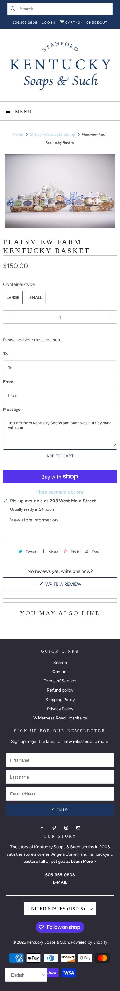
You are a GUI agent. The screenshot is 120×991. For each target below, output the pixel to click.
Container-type (19, 284)
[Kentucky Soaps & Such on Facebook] (42, 828)
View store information (34, 520)
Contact (60, 671)
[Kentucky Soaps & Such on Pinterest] (54, 828)
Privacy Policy (60, 709)
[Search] (13, 9)
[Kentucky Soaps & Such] (60, 67)
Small (35, 297)
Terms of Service (60, 681)
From (8, 381)
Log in (48, 23)
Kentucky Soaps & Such (48, 942)
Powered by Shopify (89, 942)
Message (12, 409)
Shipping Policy (60, 699)
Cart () (73, 23)
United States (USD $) (57, 908)
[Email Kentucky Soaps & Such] (78, 828)
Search (60, 662)
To (5, 354)
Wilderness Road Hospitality (60, 718)
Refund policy (60, 690)
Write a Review (64, 586)
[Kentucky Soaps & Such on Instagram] (66, 828)
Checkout (96, 23)
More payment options (60, 492)
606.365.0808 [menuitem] (25, 23)
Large (12, 297)
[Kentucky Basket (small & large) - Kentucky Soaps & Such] (60, 191)
